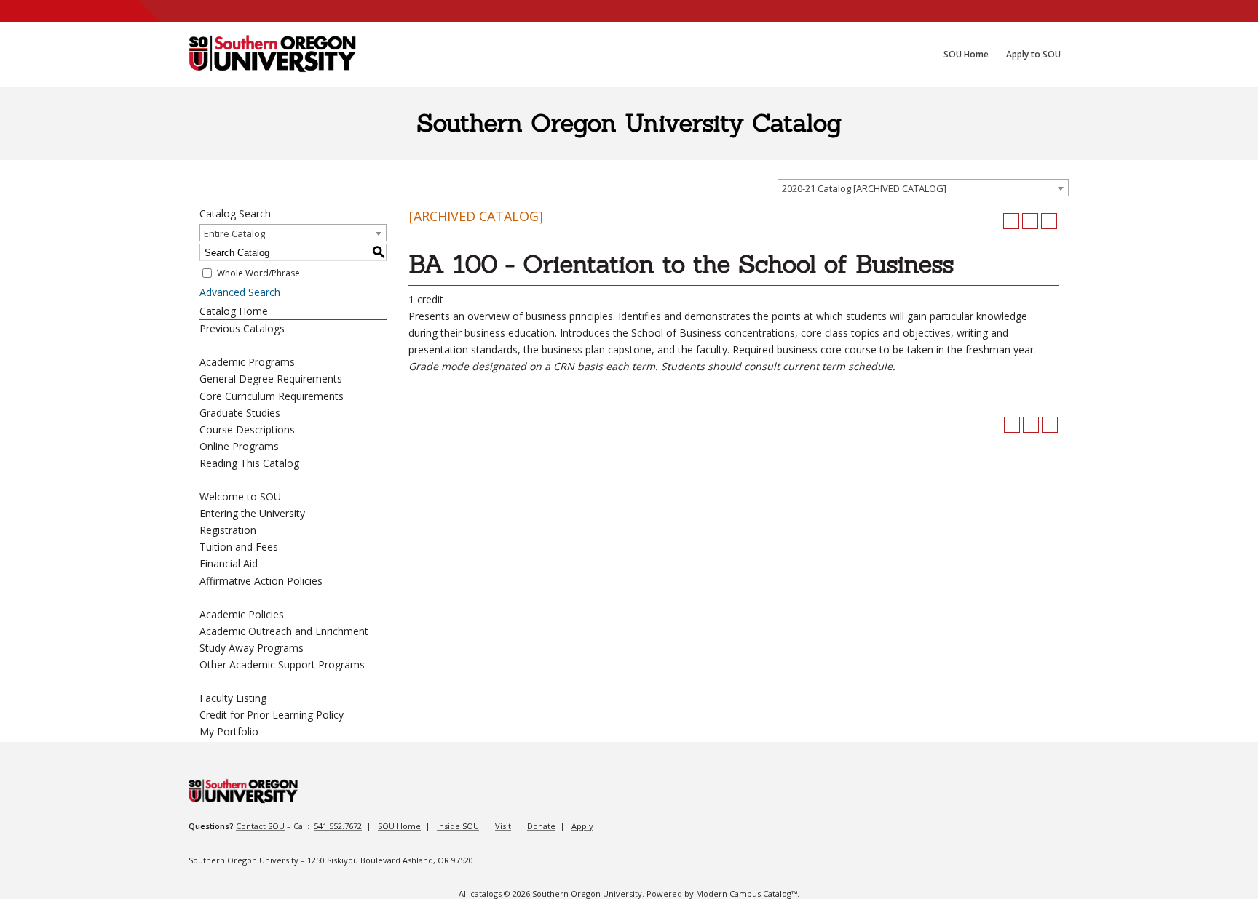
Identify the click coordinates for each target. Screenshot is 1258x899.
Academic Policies (241, 614)
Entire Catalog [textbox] (234, 233)
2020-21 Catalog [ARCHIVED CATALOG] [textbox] (864, 188)
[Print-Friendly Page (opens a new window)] (1030, 221)
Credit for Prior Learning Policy (271, 715)
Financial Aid (228, 563)
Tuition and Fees (238, 547)
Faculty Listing (232, 698)
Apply (582, 825)
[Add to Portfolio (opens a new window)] (1011, 221)
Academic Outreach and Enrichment (283, 631)
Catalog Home (233, 311)
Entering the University (252, 513)
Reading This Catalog (249, 463)
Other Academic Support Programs (282, 664)
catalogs (486, 893)
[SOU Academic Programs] (272, 55)
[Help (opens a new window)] (1049, 221)
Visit (503, 825)
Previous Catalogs (242, 328)
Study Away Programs (251, 648)
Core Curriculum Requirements (271, 396)
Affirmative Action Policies (261, 581)
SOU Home (399, 825)
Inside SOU (458, 825)
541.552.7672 (338, 825)
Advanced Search (239, 292)
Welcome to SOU (240, 496)
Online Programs (239, 446)
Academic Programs (247, 362)
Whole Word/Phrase (258, 273)
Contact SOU (260, 825)
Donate (541, 825)
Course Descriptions (247, 429)
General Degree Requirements (270, 378)
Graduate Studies (239, 413)
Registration (227, 530)
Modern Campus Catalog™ (746, 893)
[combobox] (923, 187)
